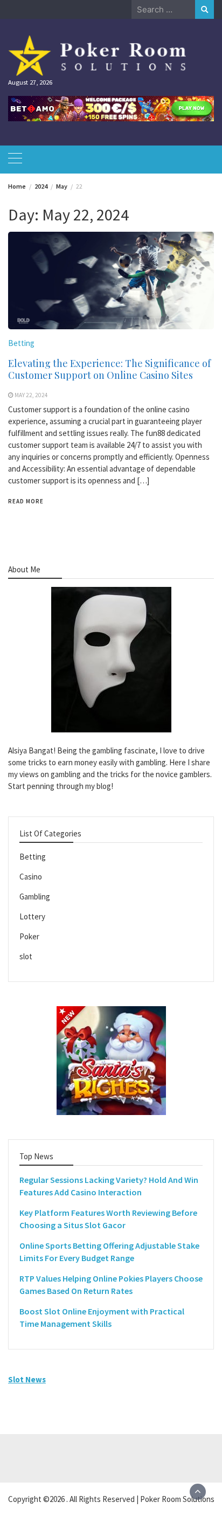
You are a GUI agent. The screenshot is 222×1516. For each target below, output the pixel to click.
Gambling (34, 896)
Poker (29, 936)
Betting (21, 343)
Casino (30, 876)
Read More (26, 501)
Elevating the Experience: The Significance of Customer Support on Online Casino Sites (109, 369)
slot (25, 956)
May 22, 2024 (31, 395)
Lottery (32, 916)
